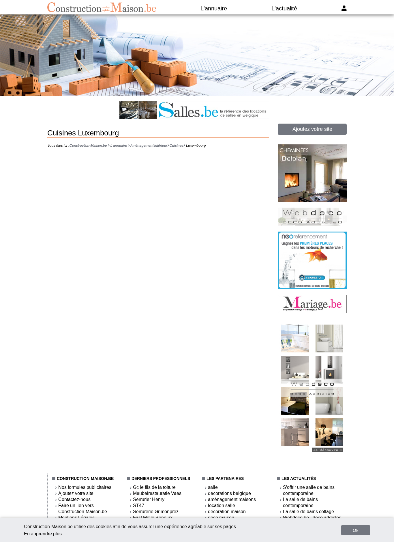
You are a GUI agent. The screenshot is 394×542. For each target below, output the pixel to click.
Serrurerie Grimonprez (156, 512)
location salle (221, 505)
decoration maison (227, 512)
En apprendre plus (43, 534)
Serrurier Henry (148, 499)
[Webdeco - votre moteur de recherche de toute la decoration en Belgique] (312, 455)
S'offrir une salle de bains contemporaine (309, 490)
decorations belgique (229, 493)
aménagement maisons (232, 499)
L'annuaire (213, 8)
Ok (356, 530)
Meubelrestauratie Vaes (157, 493)
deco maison (221, 518)
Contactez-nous (74, 499)
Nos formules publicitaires (84, 487)
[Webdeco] (312, 224)
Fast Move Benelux (152, 518)
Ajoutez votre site (312, 129)
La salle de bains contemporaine (300, 502)
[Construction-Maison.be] (101, 7)
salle (213, 487)
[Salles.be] (194, 110)
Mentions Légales (76, 518)
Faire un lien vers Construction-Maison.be (82, 508)
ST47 (138, 505)
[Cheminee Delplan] (312, 200)
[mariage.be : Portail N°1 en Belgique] (312, 312)
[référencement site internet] (312, 287)
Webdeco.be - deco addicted (312, 518)
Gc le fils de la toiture (154, 487)
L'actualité (284, 8)
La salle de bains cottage (308, 512)
